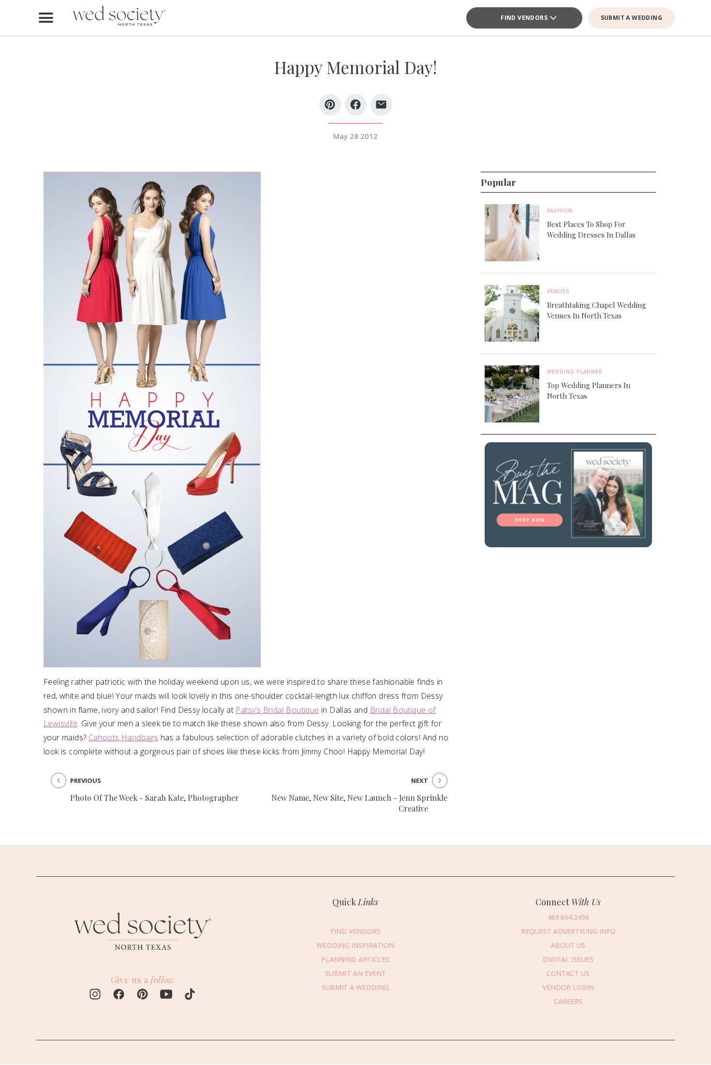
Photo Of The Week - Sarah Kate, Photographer (154, 798)
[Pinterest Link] (142, 995)
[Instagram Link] (95, 995)
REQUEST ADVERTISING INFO (568, 931)
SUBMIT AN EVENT (355, 973)
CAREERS (568, 1001)
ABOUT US (568, 945)
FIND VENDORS (524, 18)
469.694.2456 (568, 917)
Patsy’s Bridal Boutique (277, 710)
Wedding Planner (575, 371)
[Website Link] (142, 954)
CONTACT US (568, 973)
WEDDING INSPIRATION (355, 945)
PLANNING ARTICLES (355, 959)
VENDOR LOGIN (568, 987)
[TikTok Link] (190, 995)
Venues (558, 291)
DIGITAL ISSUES (568, 959)
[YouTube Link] (166, 995)
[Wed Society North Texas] (118, 18)
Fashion (560, 210)
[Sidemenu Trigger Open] (46, 18)
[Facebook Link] (119, 995)
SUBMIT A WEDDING (631, 18)
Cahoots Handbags (123, 737)
